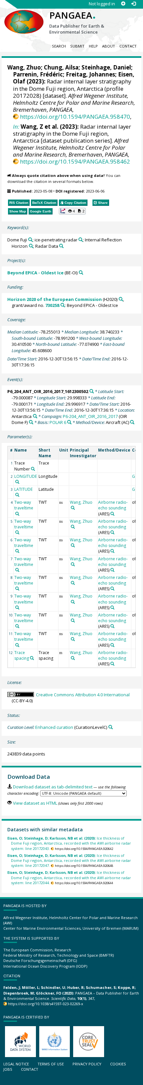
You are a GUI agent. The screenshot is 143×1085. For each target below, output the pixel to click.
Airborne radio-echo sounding (113, 505)
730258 (52, 305)
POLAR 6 (58, 422)
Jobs (7, 1069)
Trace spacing (21, 655)
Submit (77, 46)
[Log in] (133, 3)
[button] (72, 211)
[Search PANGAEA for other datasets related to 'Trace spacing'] (32, 658)
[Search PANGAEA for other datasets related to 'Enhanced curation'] (110, 727)
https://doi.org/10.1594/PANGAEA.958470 (75, 116)
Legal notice (16, 1063)
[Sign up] (123, 3)
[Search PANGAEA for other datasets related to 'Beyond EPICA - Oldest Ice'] (81, 272)
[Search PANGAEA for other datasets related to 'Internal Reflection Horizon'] (31, 246)
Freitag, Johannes (90, 74)
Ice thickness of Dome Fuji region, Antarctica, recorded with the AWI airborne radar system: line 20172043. (69, 843)
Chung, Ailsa (61, 67)
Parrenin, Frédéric (38, 74)
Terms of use (51, 1063)
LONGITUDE (25, 476)
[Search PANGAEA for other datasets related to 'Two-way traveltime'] (17, 514)
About (108, 46)
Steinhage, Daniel (106, 67)
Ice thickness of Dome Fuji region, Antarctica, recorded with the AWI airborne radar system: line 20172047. (69, 860)
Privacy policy (86, 1063)
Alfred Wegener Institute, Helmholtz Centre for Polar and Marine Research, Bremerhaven (74, 102)
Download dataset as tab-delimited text (52, 787)
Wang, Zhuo (24, 67)
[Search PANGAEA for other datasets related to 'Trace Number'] (33, 469)
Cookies (118, 1063)
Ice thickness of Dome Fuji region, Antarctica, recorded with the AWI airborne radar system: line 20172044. (69, 877)
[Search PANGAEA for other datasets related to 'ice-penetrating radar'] (80, 239)
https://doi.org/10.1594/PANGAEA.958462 (75, 161)
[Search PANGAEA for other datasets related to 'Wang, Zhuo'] (73, 508)
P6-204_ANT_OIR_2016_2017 (90, 416)
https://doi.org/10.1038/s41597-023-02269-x (45, 1003)
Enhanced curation (54, 727)
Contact (128, 46)
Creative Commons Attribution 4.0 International (83, 695)
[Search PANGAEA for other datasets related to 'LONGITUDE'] (17, 482)
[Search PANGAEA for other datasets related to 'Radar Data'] (61, 246)
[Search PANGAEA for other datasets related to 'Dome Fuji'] (30, 239)
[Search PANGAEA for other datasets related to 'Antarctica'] (35, 416)
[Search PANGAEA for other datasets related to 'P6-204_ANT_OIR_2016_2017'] (31, 422)
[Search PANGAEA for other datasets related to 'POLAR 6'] (69, 422)
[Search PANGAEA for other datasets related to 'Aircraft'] (132, 422)
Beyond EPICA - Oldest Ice (35, 273)
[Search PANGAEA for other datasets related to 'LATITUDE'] (17, 495)
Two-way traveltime (23, 505)
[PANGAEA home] (24, 16)
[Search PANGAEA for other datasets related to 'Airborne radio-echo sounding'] (112, 514)
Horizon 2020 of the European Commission (54, 299)
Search (59, 46)
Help (93, 46)
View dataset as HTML (35, 803)
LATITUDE (23, 489)
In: (16, 126)
